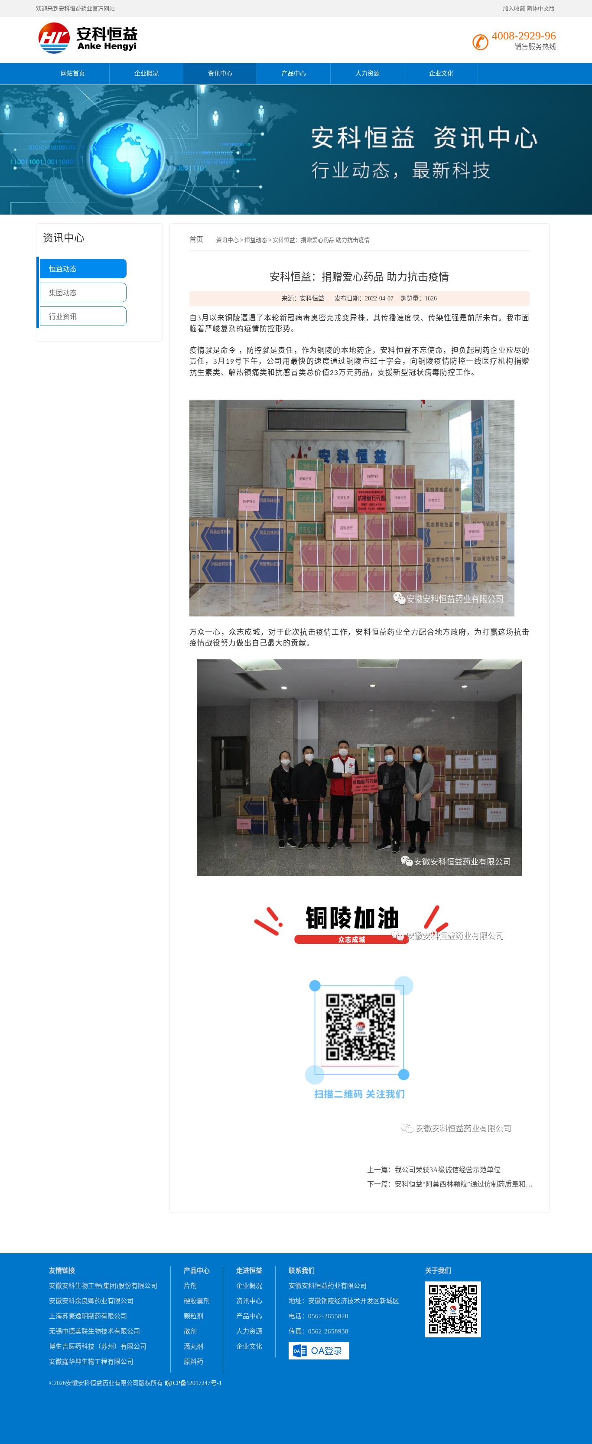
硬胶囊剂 (197, 1300)
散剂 (190, 1331)
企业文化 (441, 73)
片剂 (190, 1285)
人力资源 (367, 73)
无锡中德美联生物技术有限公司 (94, 1331)
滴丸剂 (193, 1346)
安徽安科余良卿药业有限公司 (91, 1300)
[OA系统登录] (319, 1349)
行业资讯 (63, 316)
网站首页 (73, 73)
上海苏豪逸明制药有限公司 (88, 1316)
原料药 (193, 1361)
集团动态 (63, 293)
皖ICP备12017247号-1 (193, 1383)
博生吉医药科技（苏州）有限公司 (97, 1346)
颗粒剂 (193, 1316)
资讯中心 (220, 73)
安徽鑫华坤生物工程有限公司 (91, 1361)
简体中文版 (541, 8)
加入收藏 (514, 8)
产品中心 (294, 73)
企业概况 (146, 73)
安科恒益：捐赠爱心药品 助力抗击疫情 (321, 240)
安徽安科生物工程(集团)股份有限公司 (103, 1285)
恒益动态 (63, 269)
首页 (196, 239)
